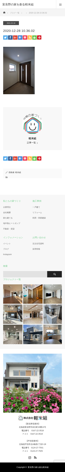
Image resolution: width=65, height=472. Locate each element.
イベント (7, 244)
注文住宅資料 (38, 244)
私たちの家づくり (12, 201)
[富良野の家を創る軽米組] (27, 4)
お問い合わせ (39, 237)
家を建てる (8, 218)
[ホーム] (4, 11)
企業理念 (7, 207)
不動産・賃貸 (9, 229)
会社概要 (7, 212)
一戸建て (36, 207)
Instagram (7, 254)
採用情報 (36, 249)
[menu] (60, 4)
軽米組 (32, 138)
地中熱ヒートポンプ (11, 223)
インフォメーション (13, 237)
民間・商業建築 (39, 218)
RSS (34, 457)
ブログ (6, 249)
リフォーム (37, 212)
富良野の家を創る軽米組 (38, 467)
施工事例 (36, 201)
